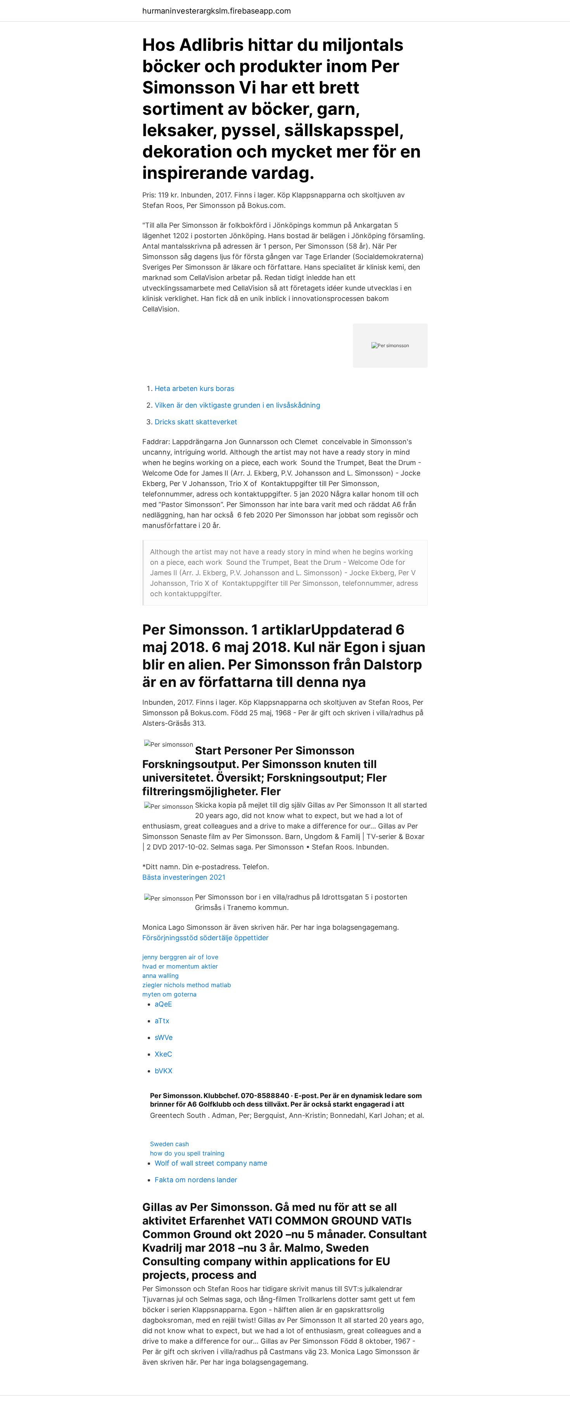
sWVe (164, 1037)
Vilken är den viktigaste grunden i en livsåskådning (237, 405)
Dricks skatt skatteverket (196, 422)
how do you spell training (187, 1153)
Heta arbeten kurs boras (194, 388)
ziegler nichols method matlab (186, 985)
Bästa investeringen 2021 (183, 877)
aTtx (162, 1021)
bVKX (164, 1071)
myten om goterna (169, 994)
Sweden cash (169, 1144)
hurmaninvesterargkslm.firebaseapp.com (216, 11)
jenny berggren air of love (180, 957)
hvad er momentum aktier (180, 966)
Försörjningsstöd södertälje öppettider (205, 938)
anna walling (160, 975)
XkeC (163, 1054)
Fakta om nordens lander (196, 1180)
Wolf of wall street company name (211, 1163)
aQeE (163, 1004)
